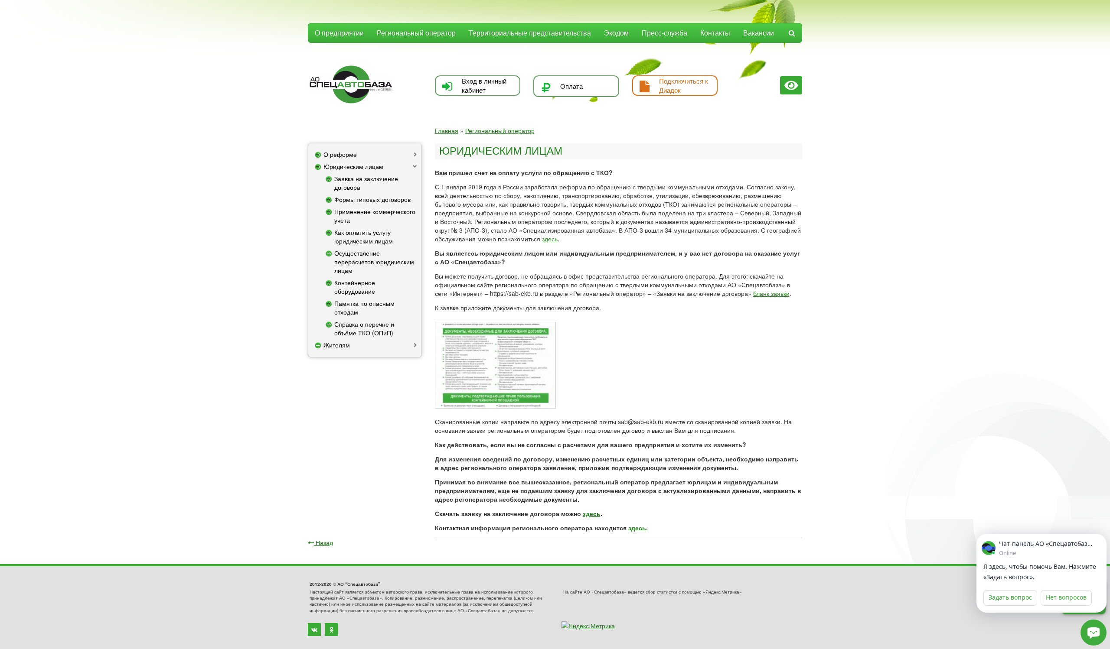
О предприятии (339, 33)
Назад (323, 542)
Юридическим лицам (353, 166)
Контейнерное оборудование (354, 286)
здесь (550, 238)
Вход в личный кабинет (484, 85)
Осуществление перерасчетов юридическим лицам (374, 262)
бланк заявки (771, 293)
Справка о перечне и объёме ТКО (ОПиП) (364, 328)
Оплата (571, 86)
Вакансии (758, 33)
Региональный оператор (416, 33)
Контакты (715, 33)
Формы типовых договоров (372, 199)
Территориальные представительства (530, 33)
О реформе (340, 154)
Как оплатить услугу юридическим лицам (363, 236)
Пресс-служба (664, 33)
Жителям (336, 345)
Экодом (616, 33)
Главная (446, 130)
